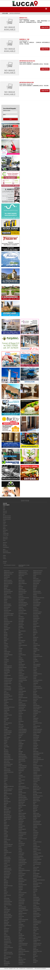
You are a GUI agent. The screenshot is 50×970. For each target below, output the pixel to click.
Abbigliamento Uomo (37, 574)
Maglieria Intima (36, 789)
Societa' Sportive (36, 916)
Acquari (34, 575)
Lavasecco (6, 776)
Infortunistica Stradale (8, 764)
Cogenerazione (21, 670)
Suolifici (34, 926)
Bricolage (35, 640)
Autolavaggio (21, 620)
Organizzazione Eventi (37, 824)
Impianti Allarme (7, 754)
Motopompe (21, 810)
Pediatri (34, 838)
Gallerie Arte (6, 738)
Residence (20, 872)
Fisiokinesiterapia (36, 726)
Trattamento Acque (36, 945)
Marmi (5, 795)
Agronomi (35, 586)
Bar (19, 629)
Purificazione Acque (7, 869)
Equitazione (6, 713)
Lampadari (35, 772)
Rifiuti (5, 879)
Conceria (5, 677)
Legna (20, 778)
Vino (34, 957)
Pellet (34, 840)
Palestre (20, 830)
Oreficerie (20, 824)
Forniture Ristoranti (22, 732)
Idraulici (34, 750)
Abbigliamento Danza (23, 572)
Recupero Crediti (36, 870)
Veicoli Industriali (22, 949)
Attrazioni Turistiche (7, 516)
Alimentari (21, 588)
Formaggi (6, 729)
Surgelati (20, 927)
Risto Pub (6, 884)
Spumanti (35, 919)
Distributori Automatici (23, 697)
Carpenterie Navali (22, 654)
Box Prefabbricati (22, 640)
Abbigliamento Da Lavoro (9, 572)
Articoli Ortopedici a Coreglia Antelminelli (24, 566)
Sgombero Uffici (36, 913)
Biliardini (6, 635)
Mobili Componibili (22, 805)
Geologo (20, 742)
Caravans (20, 653)
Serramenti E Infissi (22, 906)
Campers (20, 650)
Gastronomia (35, 738)
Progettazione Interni (23, 862)
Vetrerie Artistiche (7, 957)
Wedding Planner (22, 962)
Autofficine (6, 620)
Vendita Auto (35, 949)
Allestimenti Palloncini (8, 591)
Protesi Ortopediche (37, 864)
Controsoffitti (35, 681)
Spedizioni (6, 920)
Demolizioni (21, 692)
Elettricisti (6, 705)
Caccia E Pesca (21, 642)
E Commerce (6, 702)
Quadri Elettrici (21, 868)
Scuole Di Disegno (36, 899)
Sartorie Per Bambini (23, 892)
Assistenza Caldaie (7, 610)
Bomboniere (6, 639)
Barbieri (34, 629)
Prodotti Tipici (5, 533)
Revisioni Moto (21, 875)
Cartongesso (6, 659)
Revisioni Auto (7, 876)
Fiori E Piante (21, 726)
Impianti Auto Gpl (22, 754)
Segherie (20, 905)
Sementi (34, 905)
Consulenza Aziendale (23, 680)
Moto (20, 808)
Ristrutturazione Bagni (8, 885)
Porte (5, 855)
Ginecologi (35, 743)
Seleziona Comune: (6, 110)
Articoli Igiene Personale (23, 604)
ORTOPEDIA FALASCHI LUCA (27, 61)
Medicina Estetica (22, 800)
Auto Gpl (5, 616)
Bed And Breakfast (22, 631)
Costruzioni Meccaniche (37, 688)
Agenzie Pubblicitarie (23, 583)
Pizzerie (4, 522)
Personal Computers (8, 846)
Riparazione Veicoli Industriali (39, 880)
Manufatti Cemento (22, 792)
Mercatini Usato (22, 802)
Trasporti (5, 944)
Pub (34, 865)
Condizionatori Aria (22, 678)
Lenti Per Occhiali (36, 780)
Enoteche (20, 711)
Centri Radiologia (36, 665)
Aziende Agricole (36, 626)
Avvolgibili (21, 626)
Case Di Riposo (21, 661)
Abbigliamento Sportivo (23, 574)
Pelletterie (6, 842)
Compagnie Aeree (7, 675)
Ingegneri (20, 764)
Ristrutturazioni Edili (23, 884)
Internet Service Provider (37, 765)
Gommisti (5, 561)
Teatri (34, 932)
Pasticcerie (5, 525)
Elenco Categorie (6, 504)
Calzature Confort (36, 645)
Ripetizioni (6, 882)
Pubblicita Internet (7, 868)
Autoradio (35, 621)
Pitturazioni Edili (36, 846)
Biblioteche (35, 632)
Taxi (19, 932)
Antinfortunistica (7, 596)
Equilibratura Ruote (37, 711)
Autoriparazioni (7, 623)
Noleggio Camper (22, 816)
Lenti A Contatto (22, 780)
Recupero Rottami (7, 873)
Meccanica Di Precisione (23, 799)
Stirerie (20, 922)
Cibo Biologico (6, 669)
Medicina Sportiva (36, 800)
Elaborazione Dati (22, 704)
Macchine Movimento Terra (24, 788)
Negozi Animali (7, 814)
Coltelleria (35, 672)
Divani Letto (35, 699)
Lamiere (20, 772)
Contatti (4, 563)
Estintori (5, 716)
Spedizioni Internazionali (23, 919)
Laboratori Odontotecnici (8, 772)
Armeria (5, 600)
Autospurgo (6, 624)
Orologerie (6, 827)
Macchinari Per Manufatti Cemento (9, 787)
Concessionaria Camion (23, 677)
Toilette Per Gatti (22, 938)
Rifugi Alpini (21, 878)
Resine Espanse (7, 874)
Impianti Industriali (37, 757)
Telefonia (6, 934)
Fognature (35, 727)
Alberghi (5, 588)
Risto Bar (35, 881)
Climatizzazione (7, 670)
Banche (34, 627)
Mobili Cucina (35, 805)
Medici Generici (36, 799)
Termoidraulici (21, 935)
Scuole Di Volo (21, 902)
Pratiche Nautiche (7, 858)
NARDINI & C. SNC (24, 39)
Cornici (20, 685)
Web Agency (35, 960)
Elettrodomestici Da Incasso (9, 707)
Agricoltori (35, 585)
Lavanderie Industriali (37, 775)
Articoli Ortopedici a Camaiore (9, 565)
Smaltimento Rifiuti (7, 917)
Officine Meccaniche (37, 821)
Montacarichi (6, 809)
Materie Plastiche (36, 797)
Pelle (19, 840)
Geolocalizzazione (36, 740)
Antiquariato (21, 596)
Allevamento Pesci (7, 593)
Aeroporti (6, 578)
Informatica (35, 762)
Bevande (5, 632)
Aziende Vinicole (7, 627)
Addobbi (20, 577)
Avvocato (6, 626)
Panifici (5, 833)
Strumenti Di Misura (37, 922)
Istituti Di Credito (7, 770)
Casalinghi (35, 659)
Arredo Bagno (35, 600)
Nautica (20, 811)
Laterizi (5, 773)
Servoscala (6, 912)
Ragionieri (35, 868)
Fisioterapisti (6, 727)
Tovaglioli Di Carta (36, 940)
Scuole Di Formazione (8, 901)
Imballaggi (21, 751)
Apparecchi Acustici (7, 597)
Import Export (6, 761)
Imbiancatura (35, 751)
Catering (20, 662)
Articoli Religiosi (36, 605)
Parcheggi (6, 835)
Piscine (20, 846)
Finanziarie (6, 724)
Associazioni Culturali (37, 612)
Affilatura (20, 578)
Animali (5, 594)
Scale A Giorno (21, 894)
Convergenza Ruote (7, 683)
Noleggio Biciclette (7, 817)
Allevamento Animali (23, 591)
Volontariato (21, 960)
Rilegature (6, 881)
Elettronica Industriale (37, 707)
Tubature (5, 949)
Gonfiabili (35, 746)
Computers (35, 675)
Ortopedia (35, 826)
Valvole (5, 950)
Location (35, 783)
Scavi (5, 896)
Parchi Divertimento (22, 834)
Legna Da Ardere (36, 778)
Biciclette (5, 634)
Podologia (6, 850)
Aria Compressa (22, 599)
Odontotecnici (21, 821)
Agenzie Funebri (22, 580)
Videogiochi (35, 956)
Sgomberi (35, 911)
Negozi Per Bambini (22, 813)
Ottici (34, 829)
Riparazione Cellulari (23, 880)
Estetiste (35, 715)
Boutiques (35, 639)
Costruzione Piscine (37, 686)
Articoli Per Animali (7, 605)
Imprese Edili (35, 761)
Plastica (20, 848)
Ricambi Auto (35, 875)
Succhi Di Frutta (21, 926)
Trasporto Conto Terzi (37, 943)
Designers (35, 694)
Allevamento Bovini (37, 591)
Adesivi (34, 577)
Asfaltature (6, 608)
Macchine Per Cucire (37, 788)
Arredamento (21, 600)
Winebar (34, 962)
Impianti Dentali (36, 754)
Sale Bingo (21, 889)
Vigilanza (20, 957)
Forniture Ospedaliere (23, 730)
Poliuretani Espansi (7, 852)
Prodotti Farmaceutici (37, 859)
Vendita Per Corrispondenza (24, 951)
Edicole (34, 702)
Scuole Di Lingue (22, 900)
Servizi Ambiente (7, 909)
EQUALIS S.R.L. (23, 18)
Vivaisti (34, 959)
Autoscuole (21, 623)
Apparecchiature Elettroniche (38, 597)
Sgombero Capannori (23, 913)
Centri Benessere (22, 664)
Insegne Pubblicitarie (23, 765)
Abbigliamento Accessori (23, 570)
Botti (19, 639)
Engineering (35, 710)
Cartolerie (20, 658)
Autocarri (6, 618)
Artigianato (21, 607)
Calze (20, 646)
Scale (34, 892)
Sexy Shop (20, 911)
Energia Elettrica (36, 708)
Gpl (4, 748)
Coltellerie (6, 673)
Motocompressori (7, 811)
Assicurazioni (35, 608)
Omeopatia (21, 822)
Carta (20, 656)
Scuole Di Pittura (7, 903)
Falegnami (6, 719)
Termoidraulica (7, 936)
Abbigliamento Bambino (38, 570)
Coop (20, 683)
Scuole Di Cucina (7, 900)
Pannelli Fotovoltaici (22, 832)
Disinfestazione (36, 696)
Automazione (35, 620)
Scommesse (21, 895)
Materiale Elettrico (22, 796)
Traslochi (35, 941)
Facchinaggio (6, 718)
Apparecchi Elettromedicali (24, 597)
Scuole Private (21, 903)
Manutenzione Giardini (37, 792)
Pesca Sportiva (21, 845)
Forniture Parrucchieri (37, 730)
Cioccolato (35, 669)
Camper (5, 650)
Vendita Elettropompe (8, 952)
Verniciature (21, 952)
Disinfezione (6, 697)
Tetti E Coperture (7, 938)
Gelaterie (5, 740)
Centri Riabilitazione (8, 667)
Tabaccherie (6, 930)
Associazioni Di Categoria (9, 613)
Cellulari (5, 664)
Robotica (5, 887)
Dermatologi (21, 694)
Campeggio (35, 648)
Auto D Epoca (35, 615)
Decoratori (35, 691)
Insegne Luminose (7, 765)
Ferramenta (35, 719)
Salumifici (35, 891)
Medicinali (6, 803)
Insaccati (35, 764)
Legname (5, 780)
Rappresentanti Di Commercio (24, 870)
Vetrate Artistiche (22, 954)
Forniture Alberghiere (23, 729)
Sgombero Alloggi (7, 914)
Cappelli (34, 651)
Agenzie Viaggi (36, 583)
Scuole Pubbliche (36, 903)
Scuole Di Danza (22, 899)
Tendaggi (20, 933)
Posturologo (35, 854)
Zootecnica (21, 964)
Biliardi (34, 634)
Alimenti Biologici (22, 589)
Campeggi (20, 648)
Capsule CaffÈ (6, 653)
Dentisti (34, 692)
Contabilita (21, 681)
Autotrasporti (21, 624)
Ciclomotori (21, 669)
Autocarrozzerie (22, 618)
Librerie (20, 781)
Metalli (5, 804)
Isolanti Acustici (7, 769)
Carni (34, 653)
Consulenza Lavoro (7, 681)
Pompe (5, 854)
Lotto (20, 784)
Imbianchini (6, 753)
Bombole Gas (35, 637)
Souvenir (20, 918)
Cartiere (5, 658)
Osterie (5, 830)
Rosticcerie (21, 886)
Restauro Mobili (36, 873)
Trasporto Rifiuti (7, 946)
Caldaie (20, 643)
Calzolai (34, 646)
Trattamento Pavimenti (8, 947)
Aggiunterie (6, 585)
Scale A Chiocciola (7, 895)
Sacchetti (35, 887)
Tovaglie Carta (21, 940)
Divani (20, 699)
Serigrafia (6, 907)
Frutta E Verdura (7, 737)
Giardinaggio (21, 743)
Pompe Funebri (21, 853)
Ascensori (35, 607)
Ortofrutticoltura (22, 826)
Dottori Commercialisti (23, 700)
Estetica (4, 558)
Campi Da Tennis (7, 651)
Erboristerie (21, 713)
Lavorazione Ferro (22, 776)
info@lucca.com (22, 968)
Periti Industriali (22, 843)
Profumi (5, 863)
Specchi (34, 918)
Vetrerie (34, 954)
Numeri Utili (5, 537)
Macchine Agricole (22, 786)
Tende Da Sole (36, 933)
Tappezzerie (6, 931)
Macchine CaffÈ (36, 786)
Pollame (20, 851)
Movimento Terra (7, 812)
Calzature (6, 645)
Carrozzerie (6, 656)
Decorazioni (6, 692)
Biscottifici (21, 637)
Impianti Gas (35, 756)
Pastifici (5, 838)
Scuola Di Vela (6, 898)
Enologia (5, 711)
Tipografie (21, 937)
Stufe (5, 926)
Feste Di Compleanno (8, 723)
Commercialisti (21, 673)
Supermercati (6, 928)
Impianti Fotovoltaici (22, 756)
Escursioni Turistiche (8, 715)
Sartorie (5, 893)
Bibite (20, 632)
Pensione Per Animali (37, 841)
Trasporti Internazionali (23, 943)
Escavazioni (35, 713)
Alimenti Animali (7, 589)
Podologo (20, 849)
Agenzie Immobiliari (7, 552)
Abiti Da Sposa (21, 575)
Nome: (4, 114)
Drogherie (35, 700)
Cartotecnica (21, 659)
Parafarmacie (35, 832)
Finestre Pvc (21, 724)
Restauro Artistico (22, 873)
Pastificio (20, 837)
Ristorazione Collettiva (37, 883)
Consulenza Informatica (37, 680)
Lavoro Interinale (36, 776)
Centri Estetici (21, 665)
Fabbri (34, 716)
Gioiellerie (20, 745)
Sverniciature (35, 927)
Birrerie (5, 637)
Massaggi (35, 794)
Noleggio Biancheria (37, 815)
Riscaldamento (21, 881)
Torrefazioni (35, 938)
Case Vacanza (35, 661)
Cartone (34, 658)
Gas (19, 738)
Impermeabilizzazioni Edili (38, 753)
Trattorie (35, 946)
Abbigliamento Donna (37, 572)
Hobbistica (6, 750)
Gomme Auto (35, 745)
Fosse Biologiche (7, 734)
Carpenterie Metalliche (8, 654)
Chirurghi (35, 667)
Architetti (6, 599)
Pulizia (20, 867)
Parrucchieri (5, 530)
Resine (34, 872)
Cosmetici (20, 686)
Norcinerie (35, 818)
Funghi (20, 737)
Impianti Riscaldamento (8, 759)
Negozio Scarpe (36, 813)
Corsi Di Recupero (7, 686)
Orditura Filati (6, 825)
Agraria (20, 585)
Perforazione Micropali (8, 844)
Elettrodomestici (36, 705)
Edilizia (4, 555)
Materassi (6, 796)
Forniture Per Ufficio (8, 732)
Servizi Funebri (6, 911)
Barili (5, 631)
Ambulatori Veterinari (37, 593)
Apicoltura (35, 596)
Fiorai (34, 724)
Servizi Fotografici (36, 908)
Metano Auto (21, 803)
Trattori (20, 946)
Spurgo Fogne (6, 922)
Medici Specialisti (7, 801)
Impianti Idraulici (7, 757)
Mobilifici (20, 807)
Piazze (4, 540)
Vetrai (5, 955)
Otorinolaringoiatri (22, 829)
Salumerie (6, 892)
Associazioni (21, 612)
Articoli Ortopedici (36, 604)
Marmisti (20, 794)
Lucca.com (5, 13)
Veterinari (35, 952)
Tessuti (34, 935)
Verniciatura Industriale (8, 953)
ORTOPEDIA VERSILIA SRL (26, 82)
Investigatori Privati (22, 767)
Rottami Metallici (36, 886)
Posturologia (21, 854)
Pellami (5, 841)
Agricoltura (6, 586)
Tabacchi (20, 929)
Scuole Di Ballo (36, 897)
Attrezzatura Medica (37, 613)
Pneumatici (35, 848)
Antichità (35, 594)
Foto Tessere (21, 734)
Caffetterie (6, 643)
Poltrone (35, 851)
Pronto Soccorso (7, 865)
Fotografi (35, 734)
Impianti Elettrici (7, 756)
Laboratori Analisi (36, 770)
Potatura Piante (7, 857)
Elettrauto (35, 704)
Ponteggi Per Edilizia (37, 853)
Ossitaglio (20, 827)
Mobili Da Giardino (7, 808)
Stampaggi (6, 923)
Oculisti (5, 822)
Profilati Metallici (22, 861)
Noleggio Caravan (36, 816)
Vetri (19, 956)
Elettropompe (6, 708)
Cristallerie (21, 689)
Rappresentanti (7, 871)
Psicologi (20, 865)
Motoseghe (35, 810)
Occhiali (34, 819)
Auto (19, 615)
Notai (5, 820)
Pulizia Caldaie (36, 867)
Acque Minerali (7, 577)
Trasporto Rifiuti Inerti (23, 945)
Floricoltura (21, 727)
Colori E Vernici (7, 672)
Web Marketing (7, 963)
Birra (34, 635)
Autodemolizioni (36, 618)
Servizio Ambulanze (37, 910)
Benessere (5, 542)
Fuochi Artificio (36, 737)
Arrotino (5, 602)
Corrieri (34, 685)
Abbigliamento (7, 570)
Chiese (4, 520)
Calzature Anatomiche (23, 645)
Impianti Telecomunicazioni (38, 759)
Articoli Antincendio (37, 602)
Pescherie (35, 845)
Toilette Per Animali (37, 937)
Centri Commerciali (36, 664)
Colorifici (20, 672)
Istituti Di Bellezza (36, 769)
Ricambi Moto (6, 877)
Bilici (19, 635)
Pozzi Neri (20, 856)
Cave (34, 662)
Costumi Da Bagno (7, 689)
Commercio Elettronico (37, 673)
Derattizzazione (7, 694)
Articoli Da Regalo (7, 604)
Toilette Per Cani (7, 939)
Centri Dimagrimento (8, 665)
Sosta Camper (6, 919)
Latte (20, 773)
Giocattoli (6, 745)
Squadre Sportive (22, 921)
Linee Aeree (35, 781)
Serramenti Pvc (36, 906)
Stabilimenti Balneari (37, 921)
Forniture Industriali (8, 730)
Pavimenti (35, 837)
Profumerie (35, 861)
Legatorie (6, 778)
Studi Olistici (35, 924)
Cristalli (34, 689)
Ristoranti (5, 511)
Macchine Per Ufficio (8, 790)
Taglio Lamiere (36, 929)
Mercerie (34, 802)
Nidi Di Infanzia (21, 815)
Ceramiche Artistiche (22, 667)
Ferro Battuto (21, 721)
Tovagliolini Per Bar (7, 942)
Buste (5, 642)
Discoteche (21, 696)
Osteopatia (35, 827)
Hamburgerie (35, 748)
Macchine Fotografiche (8, 789)
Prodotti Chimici (7, 860)
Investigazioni (36, 767)
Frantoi (5, 735)
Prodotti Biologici (36, 857)
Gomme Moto (6, 746)
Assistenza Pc (35, 610)
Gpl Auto (20, 748)
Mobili (5, 806)
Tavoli (5, 933)
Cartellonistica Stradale (37, 656)
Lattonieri (6, 775)
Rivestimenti (35, 884)
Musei (4, 549)
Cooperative (35, 683)
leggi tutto (45, 27)
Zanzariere (6, 965)
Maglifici (5, 792)
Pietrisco (5, 847)
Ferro (5, 721)
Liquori (5, 783)
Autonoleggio (21, 621)
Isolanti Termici (21, 769)
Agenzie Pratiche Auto (8, 583)
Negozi (4, 528)
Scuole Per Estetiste (7, 904)
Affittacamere (35, 578)
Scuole (4, 557)
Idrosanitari (6, 751)
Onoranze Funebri (36, 822)
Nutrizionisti (21, 819)
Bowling (5, 640)
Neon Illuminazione (7, 816)
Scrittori (34, 895)
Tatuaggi (35, 930)
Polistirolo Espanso (37, 849)
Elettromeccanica (22, 707)
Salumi (20, 891)
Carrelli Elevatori (36, 654)
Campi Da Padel (36, 650)
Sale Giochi (35, 889)
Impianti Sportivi (22, 759)
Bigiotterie (21, 634)
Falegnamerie (35, 718)
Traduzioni (21, 941)
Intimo (5, 767)
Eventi (4, 523)
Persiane (35, 843)
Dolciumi (5, 700)
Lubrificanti (35, 784)
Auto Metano (21, 616)
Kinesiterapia (21, 770)
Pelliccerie (20, 841)
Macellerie (20, 789)
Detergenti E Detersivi (8, 696)
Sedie (5, 906)
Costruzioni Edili (22, 688)
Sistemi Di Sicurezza (37, 914)
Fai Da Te (20, 718)
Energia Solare (7, 710)
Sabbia (5, 888)
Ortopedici (6, 828)
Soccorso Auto (21, 916)
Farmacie (20, 719)
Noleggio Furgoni (7, 819)
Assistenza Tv (6, 612)
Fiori (5, 726)
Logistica (5, 784)
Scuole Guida (35, 902)
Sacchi (5, 890)
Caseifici (5, 662)
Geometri (35, 742)
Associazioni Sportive (23, 613)
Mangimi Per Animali (8, 793)
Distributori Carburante (37, 697)
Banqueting (6, 629)
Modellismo (35, 807)
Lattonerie (35, 773)
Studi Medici (21, 924)
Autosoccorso (35, 623)
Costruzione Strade (7, 688)
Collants (34, 670)
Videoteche (6, 958)
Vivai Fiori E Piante (22, 959)
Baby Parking (21, 627)
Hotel (4, 506)
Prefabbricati (21, 857)
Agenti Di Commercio (8, 580)
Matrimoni (6, 800)
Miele (34, 803)
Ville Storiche (5, 551)
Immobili (20, 753)
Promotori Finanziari (37, 862)
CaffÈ (34, 642)
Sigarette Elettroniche (8, 915)
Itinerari (4, 544)
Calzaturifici (6, 646)
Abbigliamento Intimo (8, 574)
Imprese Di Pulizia (22, 761)
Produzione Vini (7, 861)
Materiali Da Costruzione (38, 796)
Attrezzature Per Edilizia (8, 615)
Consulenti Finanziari (8, 680)
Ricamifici (20, 876)
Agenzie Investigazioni (8, 581)
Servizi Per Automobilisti (23, 910)
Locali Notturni (6, 547)
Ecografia (20, 702)
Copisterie (6, 685)
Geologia (5, 742)
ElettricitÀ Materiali (22, 705)
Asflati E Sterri (21, 608)
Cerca (10, 119)
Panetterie (35, 830)
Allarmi (34, 589)
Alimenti (34, 588)
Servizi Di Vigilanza (22, 908)
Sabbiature (21, 887)
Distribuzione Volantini (8, 699)
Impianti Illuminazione (23, 757)
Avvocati (35, 624)
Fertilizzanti (35, 721)
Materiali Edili (6, 798)
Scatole (34, 894)
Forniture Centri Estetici (37, 729)
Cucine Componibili (22, 691)
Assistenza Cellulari (22, 610)
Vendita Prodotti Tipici (37, 951)
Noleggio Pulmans (22, 818)
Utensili (34, 948)
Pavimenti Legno (7, 839)
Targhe (20, 930)
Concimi (34, 677)
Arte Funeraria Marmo (23, 602)
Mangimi (35, 791)
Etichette (20, 716)
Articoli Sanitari (7, 607)
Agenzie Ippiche (22, 581)
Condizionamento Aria (8, 678)
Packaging (6, 831)
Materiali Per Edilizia (23, 797)
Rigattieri (35, 878)
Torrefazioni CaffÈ (7, 941)
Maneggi (20, 791)
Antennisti (21, 594)
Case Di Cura (6, 661)
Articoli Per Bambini (22, 605)
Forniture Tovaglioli (37, 732)
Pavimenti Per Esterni (23, 838)
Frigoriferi (20, 735)
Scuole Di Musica (36, 900)
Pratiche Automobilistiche (38, 856)
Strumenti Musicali (7, 925)
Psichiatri (6, 866)
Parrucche (6, 836)
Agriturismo (5, 538)
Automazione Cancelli (8, 621)
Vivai (5, 960)
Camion (5, 648)
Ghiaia (5, 743)
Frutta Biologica (36, 735)
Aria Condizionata (36, 599)
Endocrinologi (21, 708)
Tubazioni (20, 948)
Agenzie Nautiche (36, 581)
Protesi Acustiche (22, 864)
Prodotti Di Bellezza (22, 859)
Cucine (5, 691)
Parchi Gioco (35, 834)
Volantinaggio (6, 961)
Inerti (20, 762)
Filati (20, 723)
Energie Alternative (22, 710)
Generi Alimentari (22, 740)
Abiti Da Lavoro (7, 575)
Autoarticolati (36, 616)
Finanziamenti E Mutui (37, 723)
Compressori (21, 675)
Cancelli (20, 651)
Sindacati (20, 914)
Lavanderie (21, 775)
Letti (5, 781)
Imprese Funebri (7, 762)
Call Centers (35, 643)
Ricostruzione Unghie (37, 876)
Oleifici (5, 823)
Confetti (34, 678)
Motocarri (35, 808)
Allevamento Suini (22, 593)
